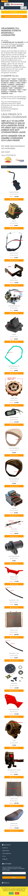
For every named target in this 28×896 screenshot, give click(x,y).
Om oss (4, 856)
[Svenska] (6, 1)
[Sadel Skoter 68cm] (14, 815)
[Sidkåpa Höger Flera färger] (14, 701)
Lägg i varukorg (14, 199)
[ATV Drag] (14, 270)
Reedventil (14, 221)
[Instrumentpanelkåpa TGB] (14, 437)
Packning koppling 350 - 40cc (14, 366)
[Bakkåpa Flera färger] (14, 571)
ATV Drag (14, 278)
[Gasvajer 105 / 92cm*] (14, 241)
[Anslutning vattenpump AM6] (14, 547)
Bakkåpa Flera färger (14, 576)
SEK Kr (3, 1)
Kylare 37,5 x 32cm (14, 630)
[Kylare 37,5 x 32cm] (14, 619)
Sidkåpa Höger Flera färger (14, 709)
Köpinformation (5, 850)
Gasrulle (14, 740)
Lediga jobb (4, 859)
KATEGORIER (14, 12)
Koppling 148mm (14, 398)
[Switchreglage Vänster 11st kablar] (14, 760)
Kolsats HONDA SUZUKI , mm (14, 305)
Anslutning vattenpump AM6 (14, 556)
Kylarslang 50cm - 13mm (14, 600)
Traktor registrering (6, 853)
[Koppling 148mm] (14, 386)
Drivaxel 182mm (14, 529)
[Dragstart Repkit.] (14, 673)
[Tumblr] (26, 1)
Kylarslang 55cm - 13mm (14, 653)
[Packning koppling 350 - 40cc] (14, 355)
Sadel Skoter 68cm (14, 823)
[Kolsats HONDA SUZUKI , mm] (14, 296)
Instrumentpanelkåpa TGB (14, 448)
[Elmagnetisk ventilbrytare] (14, 180)
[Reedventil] (14, 211)
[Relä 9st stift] (14, 498)
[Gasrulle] (14, 729)
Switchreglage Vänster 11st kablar (14, 769)
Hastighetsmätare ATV (14, 417)
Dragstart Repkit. (14, 683)
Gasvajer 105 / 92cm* (14, 253)
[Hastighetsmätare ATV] (14, 412)
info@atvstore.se (13, 60)
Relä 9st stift (14, 508)
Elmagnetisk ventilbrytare (14, 192)
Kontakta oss (5, 847)
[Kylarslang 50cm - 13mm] (14, 593)
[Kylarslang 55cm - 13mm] (14, 646)
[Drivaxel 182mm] (14, 523)
